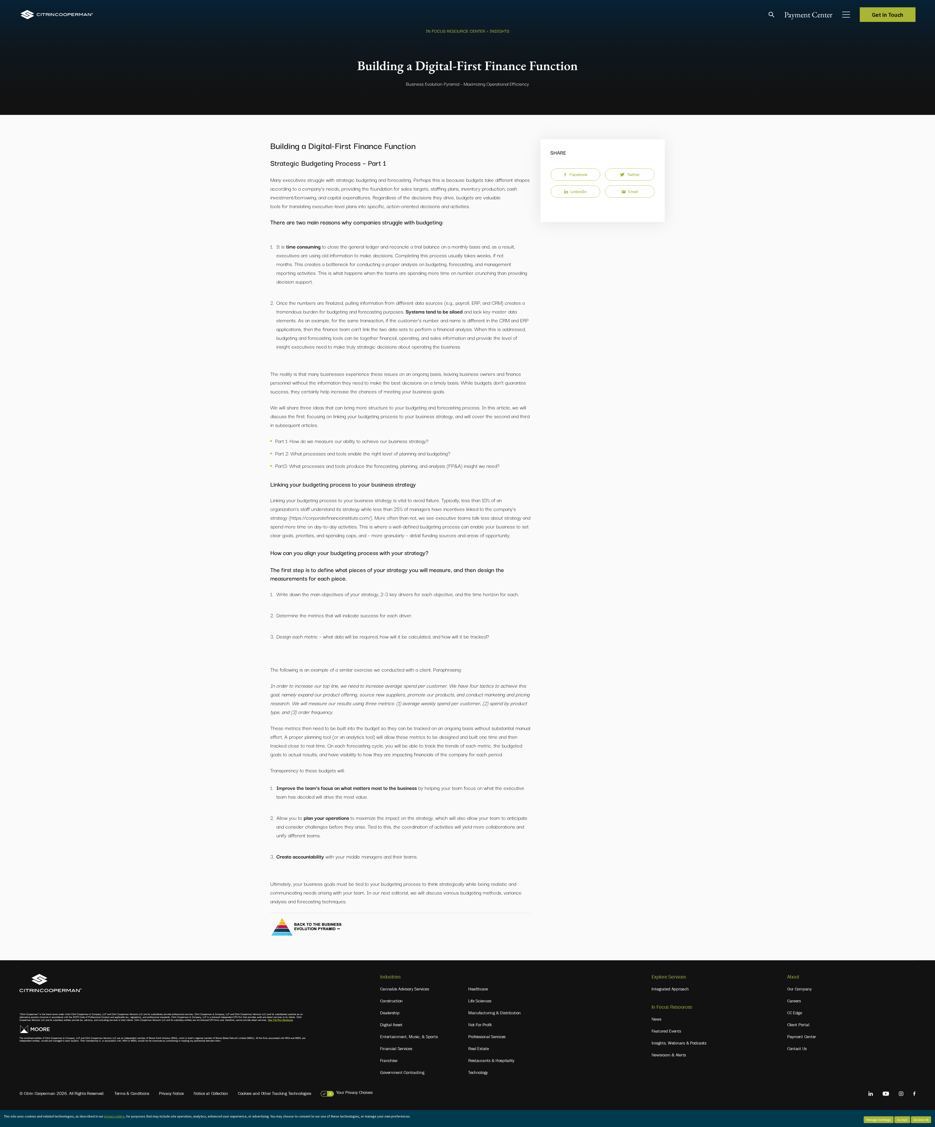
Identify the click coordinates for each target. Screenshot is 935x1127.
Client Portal (798, 1024)
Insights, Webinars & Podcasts (679, 1043)
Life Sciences (479, 1000)
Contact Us (797, 1048)
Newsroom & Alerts (669, 1055)
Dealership (389, 1012)
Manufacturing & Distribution (494, 1012)
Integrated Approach (670, 989)
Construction (391, 1000)
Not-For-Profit (480, 1024)
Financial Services (396, 1048)
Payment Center (808, 14)
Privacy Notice (171, 1093)
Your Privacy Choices (354, 1092)
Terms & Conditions (131, 1093)
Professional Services (486, 1036)
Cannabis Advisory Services (404, 989)
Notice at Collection (211, 1093)
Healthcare (478, 989)
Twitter (633, 174)
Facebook (579, 174)
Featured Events (666, 1031)
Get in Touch (887, 14)
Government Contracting (402, 1072)
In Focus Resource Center (455, 31)
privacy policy (114, 1116)
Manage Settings (878, 1120)
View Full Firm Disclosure (280, 1020)
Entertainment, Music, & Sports (409, 1036)
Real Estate (478, 1048)
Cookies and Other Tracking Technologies (274, 1093)
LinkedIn (578, 191)
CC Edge (794, 1012)
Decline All (921, 1120)
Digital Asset (391, 1024)
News (656, 1019)
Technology (478, 1072)
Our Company (799, 989)
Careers (794, 1000)
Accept (902, 1120)
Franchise (388, 1060)
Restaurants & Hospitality (491, 1060)
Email (633, 191)
